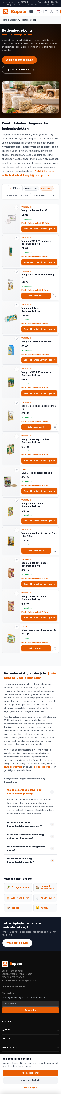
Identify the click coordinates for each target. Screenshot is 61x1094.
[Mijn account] (52, 12)
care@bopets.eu (29, 980)
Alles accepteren (30, 1073)
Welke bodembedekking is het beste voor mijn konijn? (24, 792)
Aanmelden (30, 1010)
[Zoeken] (46, 12)
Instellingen (30, 1088)
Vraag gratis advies (17, 942)
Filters (16, 188)
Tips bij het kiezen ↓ (17, 69)
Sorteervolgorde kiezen (17, 195)
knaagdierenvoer (39, 167)
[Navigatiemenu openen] (31, 12)
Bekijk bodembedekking (19, 59)
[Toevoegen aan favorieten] (16, 207)
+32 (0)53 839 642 (11, 980)
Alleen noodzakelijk (30, 1080)
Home (4, 20)
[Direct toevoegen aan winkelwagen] (54, 295)
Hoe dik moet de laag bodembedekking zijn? (20, 860)
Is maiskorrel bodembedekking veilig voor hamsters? (25, 836)
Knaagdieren (13, 20)
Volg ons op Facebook (13, 986)
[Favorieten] (57, 12)
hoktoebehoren (42, 767)
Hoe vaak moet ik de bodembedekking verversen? (24, 824)
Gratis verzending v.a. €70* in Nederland (19, 2)
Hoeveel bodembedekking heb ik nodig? (26, 848)
